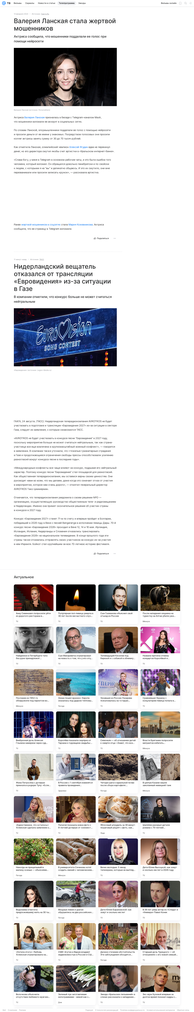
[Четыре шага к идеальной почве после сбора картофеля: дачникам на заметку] (118, 773)
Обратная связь (183, 1010)
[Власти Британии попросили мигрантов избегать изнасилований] (160, 731)
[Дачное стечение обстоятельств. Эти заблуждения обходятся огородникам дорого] (118, 943)
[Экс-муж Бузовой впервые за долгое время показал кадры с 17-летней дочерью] (160, 985)
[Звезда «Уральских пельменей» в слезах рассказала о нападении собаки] (118, 985)
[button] (65, 77)
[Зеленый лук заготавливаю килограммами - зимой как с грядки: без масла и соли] (76, 985)
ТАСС (41, 259)
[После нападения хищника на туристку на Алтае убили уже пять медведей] (160, 604)
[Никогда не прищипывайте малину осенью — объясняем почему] (33, 858)
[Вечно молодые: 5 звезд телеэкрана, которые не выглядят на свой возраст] (118, 858)
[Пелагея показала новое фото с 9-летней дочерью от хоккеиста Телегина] (76, 816)
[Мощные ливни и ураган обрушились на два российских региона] (76, 900)
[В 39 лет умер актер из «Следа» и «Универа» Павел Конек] (160, 900)
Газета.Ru (45, 14)
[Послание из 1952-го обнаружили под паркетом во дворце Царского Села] (33, 689)
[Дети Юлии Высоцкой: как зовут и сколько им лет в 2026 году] (160, 858)
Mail (4, 1010)
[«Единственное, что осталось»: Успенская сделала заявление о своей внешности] (33, 816)
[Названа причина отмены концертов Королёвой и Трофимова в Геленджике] (160, 646)
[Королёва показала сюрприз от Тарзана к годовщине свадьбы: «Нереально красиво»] (76, 731)
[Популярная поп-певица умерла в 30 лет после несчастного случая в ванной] (76, 604)
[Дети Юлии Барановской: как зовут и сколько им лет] (118, 900)
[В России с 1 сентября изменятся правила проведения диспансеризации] (76, 773)
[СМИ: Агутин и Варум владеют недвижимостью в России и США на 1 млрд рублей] (76, 943)
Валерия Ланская (34, 117)
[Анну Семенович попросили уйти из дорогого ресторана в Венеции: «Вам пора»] (33, 604)
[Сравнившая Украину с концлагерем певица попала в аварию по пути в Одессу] (160, 689)
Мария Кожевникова (80, 224)
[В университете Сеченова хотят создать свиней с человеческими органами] (76, 858)
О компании (12, 1010)
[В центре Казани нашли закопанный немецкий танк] (160, 773)
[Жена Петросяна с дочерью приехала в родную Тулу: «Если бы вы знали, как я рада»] (33, 773)
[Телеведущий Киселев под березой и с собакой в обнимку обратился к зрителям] (118, 646)
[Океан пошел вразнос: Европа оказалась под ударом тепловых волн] (76, 689)
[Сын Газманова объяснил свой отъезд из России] (118, 604)
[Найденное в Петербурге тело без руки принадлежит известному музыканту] (33, 646)
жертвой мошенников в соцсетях (41, 224)
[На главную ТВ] (8, 3)
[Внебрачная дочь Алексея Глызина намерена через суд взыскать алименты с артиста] (33, 731)
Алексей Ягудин (78, 147)
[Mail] (4, 3)
